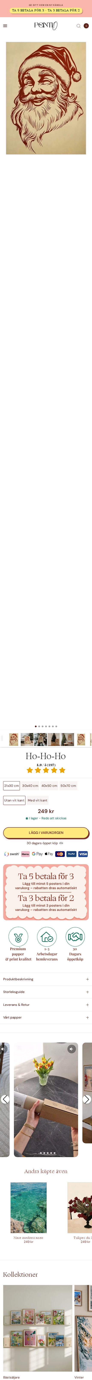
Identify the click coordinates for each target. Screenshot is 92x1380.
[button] (5, 1099)
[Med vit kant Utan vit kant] (46, 385)
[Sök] (78, 25)
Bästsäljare (11, 1377)
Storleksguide (14, 992)
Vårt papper (12, 1017)
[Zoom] (46, 98)
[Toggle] (2, 738)
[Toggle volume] (71, 1049)
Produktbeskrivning (18, 979)
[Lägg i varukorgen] (46, 832)
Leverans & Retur (16, 1005)
